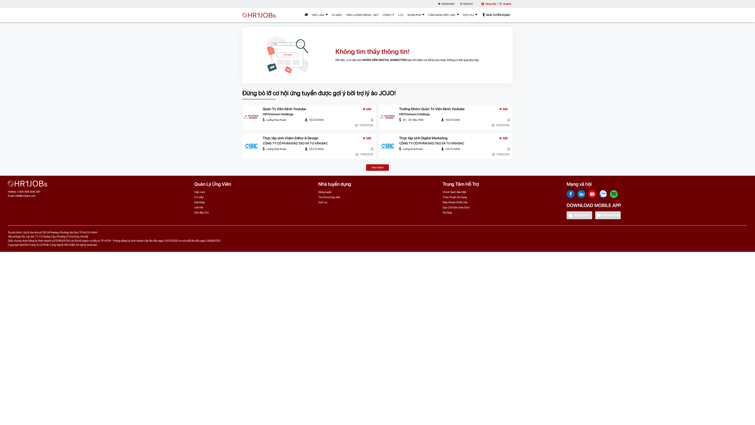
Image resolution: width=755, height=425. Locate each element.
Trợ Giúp (447, 212)
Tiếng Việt (490, 4)
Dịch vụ (322, 202)
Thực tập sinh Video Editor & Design (290, 138)
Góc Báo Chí (201, 212)
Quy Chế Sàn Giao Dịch (456, 207)
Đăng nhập (448, 4)
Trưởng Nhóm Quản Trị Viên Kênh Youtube (432, 109)
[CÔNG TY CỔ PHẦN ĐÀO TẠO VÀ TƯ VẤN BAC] (251, 146)
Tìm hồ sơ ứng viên (329, 197)
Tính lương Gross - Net (362, 15)
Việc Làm (318, 15)
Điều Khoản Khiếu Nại (455, 202)
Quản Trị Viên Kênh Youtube (284, 109)
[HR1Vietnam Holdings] (251, 117)
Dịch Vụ (468, 15)
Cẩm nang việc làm (442, 15)
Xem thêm (377, 167)
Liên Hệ (198, 207)
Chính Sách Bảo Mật (454, 192)
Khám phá (414, 15)
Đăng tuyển (324, 192)
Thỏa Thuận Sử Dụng (455, 197)
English (507, 4)
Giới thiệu (199, 202)
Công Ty (388, 15)
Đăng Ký (468, 4)
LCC (401, 15)
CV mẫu (337, 15)
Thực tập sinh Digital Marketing (423, 138)
